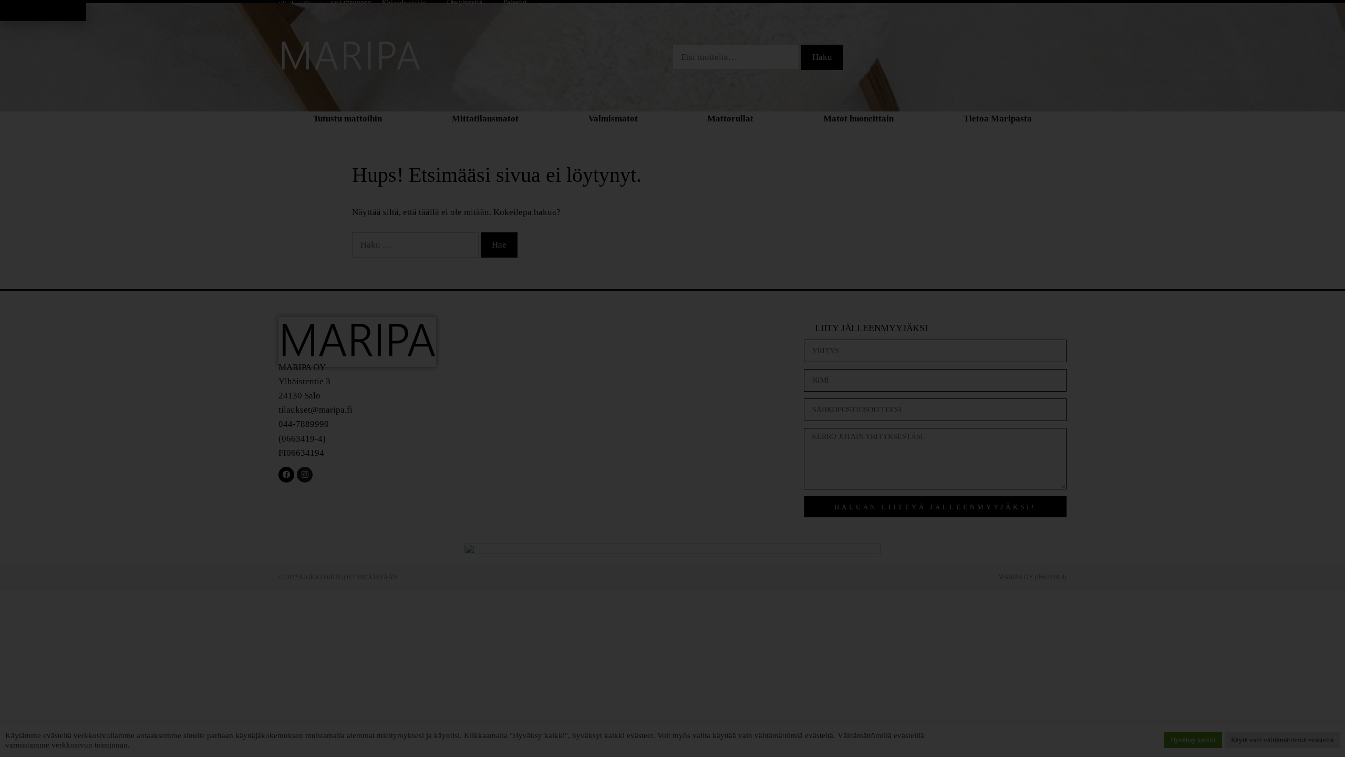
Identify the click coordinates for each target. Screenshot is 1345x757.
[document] (672, 378)
